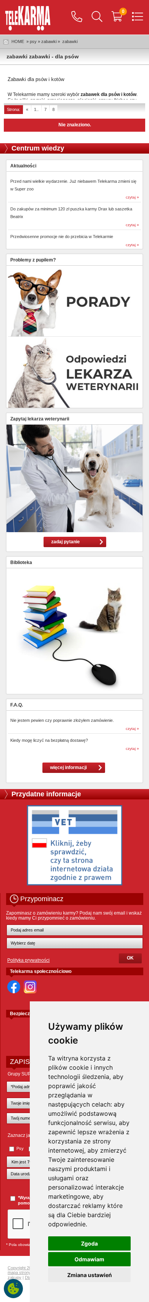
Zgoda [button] (89, 1243)
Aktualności (23, 166)
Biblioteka (21, 562)
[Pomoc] (76, 17)
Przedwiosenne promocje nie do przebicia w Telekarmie (61, 236)
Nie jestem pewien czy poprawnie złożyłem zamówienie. (62, 720)
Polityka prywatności (28, 960)
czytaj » (132, 197)
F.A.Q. (16, 705)
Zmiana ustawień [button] (89, 1275)
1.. (36, 109)
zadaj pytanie (65, 541)
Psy (20, 1148)
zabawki (70, 41)
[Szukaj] (97, 17)
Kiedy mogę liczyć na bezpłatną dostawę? (49, 740)
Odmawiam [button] (89, 1259)
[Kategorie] (137, 17)
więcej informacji (68, 767)
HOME (17, 41)
